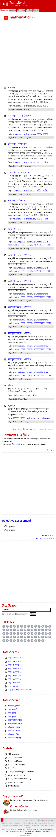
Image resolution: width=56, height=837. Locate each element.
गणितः (10, 385)
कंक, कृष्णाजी (12, 710)
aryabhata (17, 105)
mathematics (29, 105)
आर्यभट (45, 105)
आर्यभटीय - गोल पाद (16, 200)
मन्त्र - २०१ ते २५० (14, 672)
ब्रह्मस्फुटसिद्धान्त (14, 229)
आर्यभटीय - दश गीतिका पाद (19, 116)
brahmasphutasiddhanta (37, 241)
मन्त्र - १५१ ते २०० (14, 676)
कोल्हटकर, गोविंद (13, 734)
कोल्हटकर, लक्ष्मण (14, 731)
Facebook (16, 444)
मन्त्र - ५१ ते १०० (14, 683)
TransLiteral (20, 829)
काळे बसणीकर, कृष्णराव (16, 724)
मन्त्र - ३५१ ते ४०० (14, 661)
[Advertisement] (28, 51)
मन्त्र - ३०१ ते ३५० (14, 665)
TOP (50, 450)
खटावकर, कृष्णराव (14, 706)
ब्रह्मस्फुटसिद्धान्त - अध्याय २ (19, 281)
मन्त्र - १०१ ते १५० (14, 679)
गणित (39, 105)
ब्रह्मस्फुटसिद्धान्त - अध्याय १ (19, 255)
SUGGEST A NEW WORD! (45, 538)
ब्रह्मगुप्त (29, 244)
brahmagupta (19, 241)
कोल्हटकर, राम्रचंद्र (14, 738)
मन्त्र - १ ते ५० (13, 686)
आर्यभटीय (12, 87)
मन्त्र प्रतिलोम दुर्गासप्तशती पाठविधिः (20, 690)
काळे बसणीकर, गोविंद (15, 720)
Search (35, 18)
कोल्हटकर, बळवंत (14, 727)
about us (51, 820)
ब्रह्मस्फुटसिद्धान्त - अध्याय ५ (19, 359)
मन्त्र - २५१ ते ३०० (14, 669)
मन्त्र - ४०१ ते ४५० (14, 658)
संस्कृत (49, 244)
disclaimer (41, 820)
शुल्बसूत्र (11, 405)
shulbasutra (45, 418)
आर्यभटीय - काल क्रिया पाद (19, 172)
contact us (31, 820)
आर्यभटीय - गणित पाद (17, 144)
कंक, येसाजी (12, 713)
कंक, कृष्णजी (12, 717)
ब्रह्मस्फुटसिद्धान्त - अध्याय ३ (19, 307)
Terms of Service (28, 823)
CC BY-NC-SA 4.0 (44, 831)
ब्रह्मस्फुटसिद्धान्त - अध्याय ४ (19, 333)
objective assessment (16, 520)
